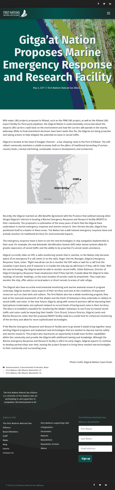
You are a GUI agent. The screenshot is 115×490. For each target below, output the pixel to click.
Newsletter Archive (50, 444)
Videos (44, 448)
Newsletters (46, 440)
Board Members (10, 431)
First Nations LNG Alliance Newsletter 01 (23, 370)
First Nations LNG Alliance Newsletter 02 (23, 373)
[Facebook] (98, 3)
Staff (5, 436)
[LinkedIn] (110, 3)
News (46, 367)
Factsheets (46, 431)
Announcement (12, 367)
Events (6, 448)
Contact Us (8, 453)
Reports (44, 435)
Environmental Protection (31, 367)
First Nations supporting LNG (55, 423)
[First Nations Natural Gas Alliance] (15, 13)
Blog (5, 444)
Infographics (47, 427)
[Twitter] (104, 3)
